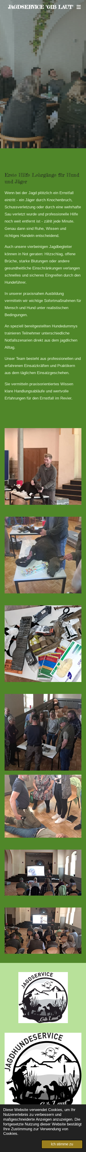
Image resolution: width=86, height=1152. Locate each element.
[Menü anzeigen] (79, 6)
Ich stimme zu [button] (62, 1144)
